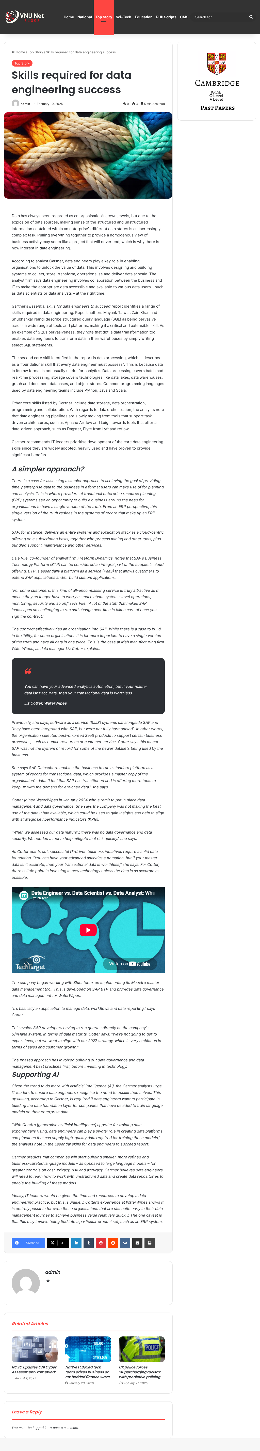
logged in (40, 1428)
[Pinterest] (101, 1243)
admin (25, 104)
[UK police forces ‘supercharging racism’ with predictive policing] (142, 1349)
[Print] (149, 1243)
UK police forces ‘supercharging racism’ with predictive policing (140, 1372)
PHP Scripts (166, 17)
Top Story (103, 17)
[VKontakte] (125, 1243)
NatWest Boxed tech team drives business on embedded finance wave (87, 1372)
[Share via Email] (137, 1243)
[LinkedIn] (76, 1243)
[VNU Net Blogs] (25, 17)
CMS (184, 17)
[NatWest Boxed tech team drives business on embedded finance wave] (88, 1349)
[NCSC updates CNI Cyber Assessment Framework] (35, 1349)
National (84, 17)
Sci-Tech (123, 17)
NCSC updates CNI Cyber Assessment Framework (34, 1370)
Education (144, 17)
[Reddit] (113, 1243)
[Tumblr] (89, 1243)
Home (69, 17)
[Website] (48, 1281)
